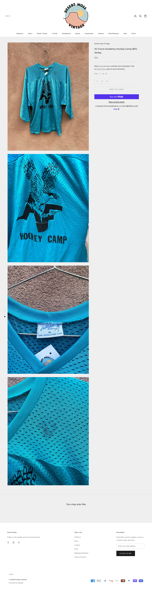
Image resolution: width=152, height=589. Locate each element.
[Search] (140, 16)
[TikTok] (19, 542)
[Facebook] (100, 73)
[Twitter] (103, 73)
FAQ (76, 549)
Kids (125, 33)
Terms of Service (80, 557)
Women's (19, 33)
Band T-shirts (42, 33)
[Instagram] (13, 542)
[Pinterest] (106, 73)
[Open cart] (145, 16)
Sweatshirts (66, 33)
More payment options (117, 102)
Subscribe (126, 553)
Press (76, 541)
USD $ (8, 16)
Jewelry (101, 33)
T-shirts (54, 33)
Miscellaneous (113, 33)
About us (77, 537)
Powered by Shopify (16, 583)
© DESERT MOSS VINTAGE (18, 579)
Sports (77, 33)
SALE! (134, 33)
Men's (30, 33)
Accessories (89, 33)
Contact (77, 545)
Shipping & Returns (81, 553)
